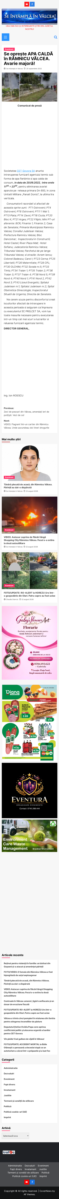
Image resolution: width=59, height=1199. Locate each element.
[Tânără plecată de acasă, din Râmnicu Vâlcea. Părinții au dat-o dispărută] (29, 462)
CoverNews (46, 1191)
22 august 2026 (32, 547)
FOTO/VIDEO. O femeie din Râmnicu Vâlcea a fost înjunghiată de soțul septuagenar (28, 974)
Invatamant (9, 1090)
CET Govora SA (26, 170)
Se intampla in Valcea (14, 69)
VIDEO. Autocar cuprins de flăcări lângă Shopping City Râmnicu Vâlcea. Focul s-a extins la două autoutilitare (29, 540)
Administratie (11, 1068)
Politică (7, 1106)
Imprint (7, 1117)
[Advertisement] (29, 138)
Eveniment (9, 49)
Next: (26, 424)
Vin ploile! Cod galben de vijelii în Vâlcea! (24, 1039)
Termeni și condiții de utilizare (19, 1101)
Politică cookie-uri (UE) (15, 1112)
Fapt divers (9, 1084)
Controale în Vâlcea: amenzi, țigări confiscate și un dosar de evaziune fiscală (29, 1003)
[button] (4, 36)
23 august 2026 (32, 491)
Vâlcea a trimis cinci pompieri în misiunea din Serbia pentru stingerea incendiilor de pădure (29, 1020)
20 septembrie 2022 (34, 69)
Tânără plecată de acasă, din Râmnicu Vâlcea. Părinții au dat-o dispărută (26, 982)
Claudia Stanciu (12, 599)
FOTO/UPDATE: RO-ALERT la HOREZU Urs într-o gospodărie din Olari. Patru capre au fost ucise (27, 1011)
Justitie (7, 1095)
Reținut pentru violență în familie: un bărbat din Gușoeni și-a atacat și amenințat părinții (27, 965)
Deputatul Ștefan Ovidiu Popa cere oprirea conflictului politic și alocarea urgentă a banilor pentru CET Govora (27, 1030)
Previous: (26, 411)
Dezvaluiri (9, 1073)
